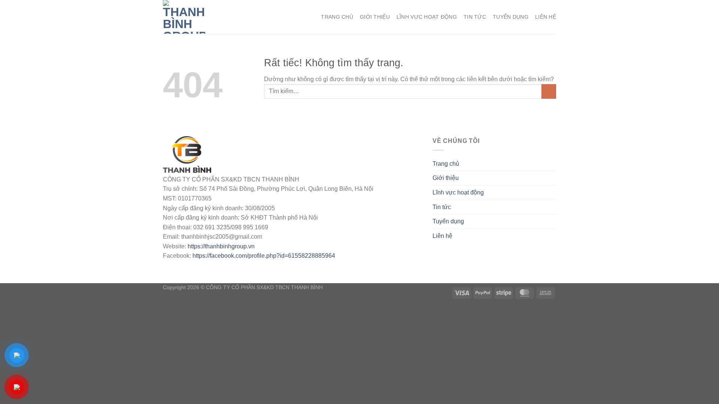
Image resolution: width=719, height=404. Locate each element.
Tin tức (475, 17)
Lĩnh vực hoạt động (427, 17)
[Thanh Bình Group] (200, 17)
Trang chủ (337, 17)
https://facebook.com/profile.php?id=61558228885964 (263, 255)
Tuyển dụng (510, 17)
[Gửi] (548, 91)
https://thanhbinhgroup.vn (221, 246)
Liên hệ (545, 17)
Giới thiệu (375, 17)
